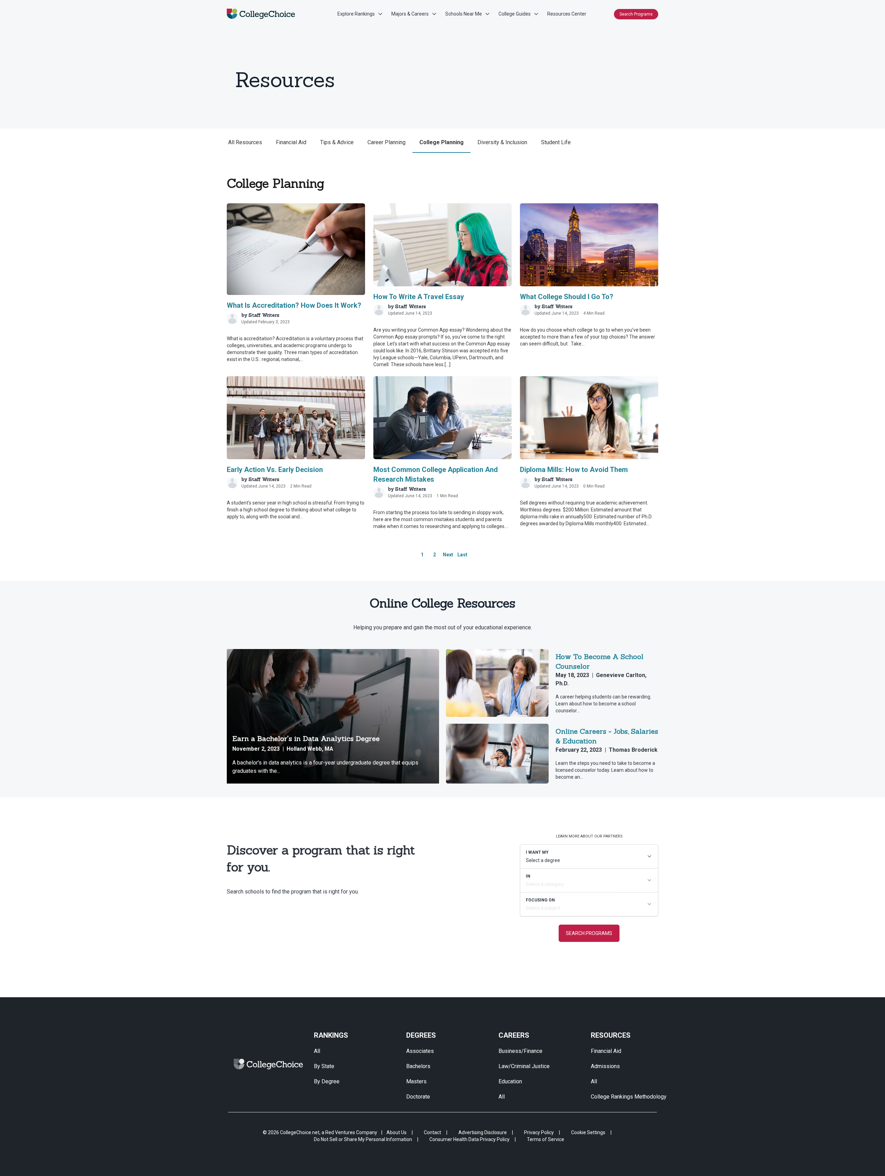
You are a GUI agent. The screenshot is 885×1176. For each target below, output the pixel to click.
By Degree (326, 1081)
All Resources (245, 142)
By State (324, 1066)
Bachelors (418, 1066)
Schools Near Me (463, 14)
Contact (432, 1132)
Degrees (421, 1035)
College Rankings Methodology (629, 1096)
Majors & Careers (410, 14)
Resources (611, 1035)
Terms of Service (545, 1139)
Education (510, 1081)
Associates (420, 1051)
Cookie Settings (588, 1132)
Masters (416, 1081)
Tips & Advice (337, 142)
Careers (514, 1035)
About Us (396, 1132)
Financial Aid (291, 142)
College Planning (441, 142)
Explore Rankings (356, 14)
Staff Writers (264, 315)
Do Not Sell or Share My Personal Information (363, 1139)
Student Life (556, 142)
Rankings (331, 1035)
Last (462, 554)
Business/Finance (520, 1051)
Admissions (605, 1066)
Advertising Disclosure (482, 1132)
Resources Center (566, 14)
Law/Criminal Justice (524, 1066)
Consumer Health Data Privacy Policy (469, 1139)
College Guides (515, 14)
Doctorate (418, 1096)
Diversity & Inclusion (502, 142)
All (317, 1051)
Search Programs (636, 14)
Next (448, 554)
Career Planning (386, 142)
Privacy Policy (539, 1132)
